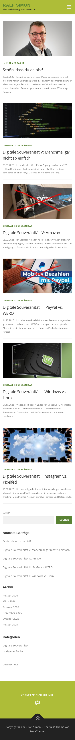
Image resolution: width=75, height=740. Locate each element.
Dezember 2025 (12, 613)
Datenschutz (10, 664)
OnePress (49, 727)
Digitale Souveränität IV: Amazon (31, 232)
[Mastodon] (37, 703)
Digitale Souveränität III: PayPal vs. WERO (28, 567)
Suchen (6, 512)
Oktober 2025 (11, 618)
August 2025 (10, 624)
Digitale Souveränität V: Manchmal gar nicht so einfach (36, 550)
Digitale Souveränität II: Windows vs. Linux (28, 576)
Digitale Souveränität (17, 145)
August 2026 (10, 595)
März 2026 (9, 601)
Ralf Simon (17, 5)
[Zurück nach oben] (37, 718)
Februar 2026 (11, 607)
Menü (69, 6)
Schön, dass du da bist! (23, 69)
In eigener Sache (13, 63)
